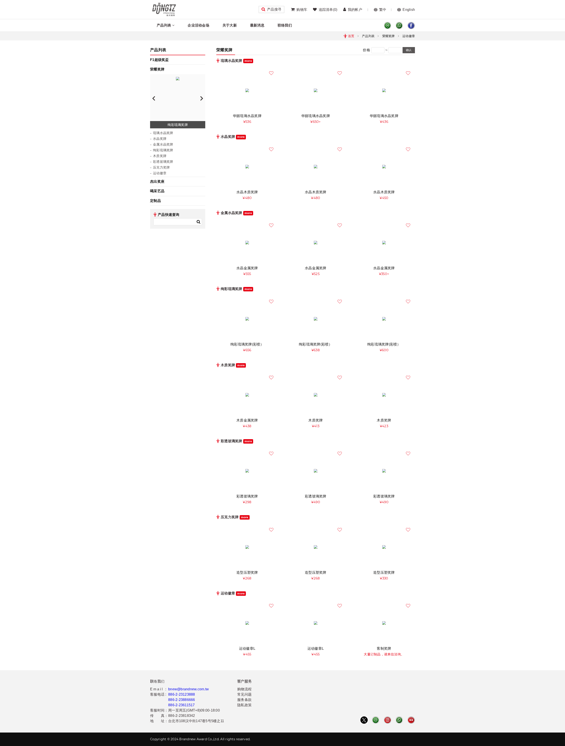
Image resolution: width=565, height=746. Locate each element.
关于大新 (229, 25)
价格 (366, 50)
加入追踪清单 (271, 73)
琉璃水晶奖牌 (163, 133)
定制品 (155, 201)
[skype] (411, 25)
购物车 (301, 9)
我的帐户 (355, 9)
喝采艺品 (157, 191)
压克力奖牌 (161, 167)
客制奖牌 (384, 648)
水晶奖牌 (159, 138)
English (409, 9)
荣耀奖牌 (388, 36)
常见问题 (244, 694)
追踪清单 (328, 9)
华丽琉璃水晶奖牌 (247, 116)
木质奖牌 (159, 156)
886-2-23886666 (181, 700)
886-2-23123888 (181, 694)
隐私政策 (244, 705)
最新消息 (257, 25)
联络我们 (285, 25)
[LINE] (387, 25)
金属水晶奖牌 (163, 144)
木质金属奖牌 (247, 420)
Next (201, 98)
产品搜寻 (274, 9)
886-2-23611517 (181, 705)
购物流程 (244, 689)
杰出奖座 (157, 181)
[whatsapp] (399, 25)
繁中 (382, 9)
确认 (409, 50)
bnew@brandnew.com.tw (188, 689)
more (248, 61)
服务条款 (244, 700)
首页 (351, 36)
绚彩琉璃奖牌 (163, 150)
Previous (153, 98)
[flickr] (411, 720)
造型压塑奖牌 (247, 572)
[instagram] (387, 720)
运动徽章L (247, 648)
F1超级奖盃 (159, 60)
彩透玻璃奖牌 (163, 161)
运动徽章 (408, 36)
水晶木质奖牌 (247, 192)
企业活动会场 (198, 25)
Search (198, 221)
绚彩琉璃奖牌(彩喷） (247, 344)
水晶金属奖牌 (247, 268)
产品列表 (164, 25)
